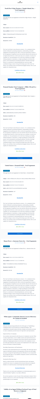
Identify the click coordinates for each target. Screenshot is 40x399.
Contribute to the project (20, 70)
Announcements (22, 320)
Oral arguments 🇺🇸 (22, 90)
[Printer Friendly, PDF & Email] (20, 72)
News (22, 392)
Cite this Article (6, 15)
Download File (20, 43)
